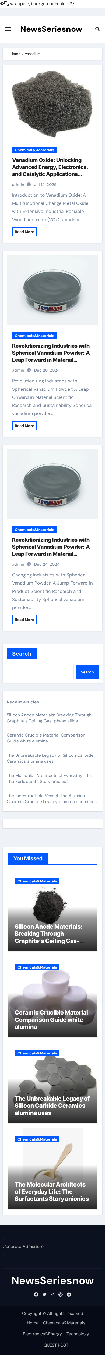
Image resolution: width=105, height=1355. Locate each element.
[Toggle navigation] (8, 29)
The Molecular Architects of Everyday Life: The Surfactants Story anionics (49, 778)
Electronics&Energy (42, 1334)
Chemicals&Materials (34, 149)
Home (32, 1323)
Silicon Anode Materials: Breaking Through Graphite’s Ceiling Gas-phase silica (49, 718)
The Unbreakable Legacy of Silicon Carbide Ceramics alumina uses (50, 758)
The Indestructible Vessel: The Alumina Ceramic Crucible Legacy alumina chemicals (52, 798)
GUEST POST (56, 1345)
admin (18, 184)
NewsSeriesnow (51, 29)
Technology (77, 1334)
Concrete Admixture (23, 1246)
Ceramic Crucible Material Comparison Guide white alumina (46, 738)
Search (22, 654)
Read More (24, 231)
